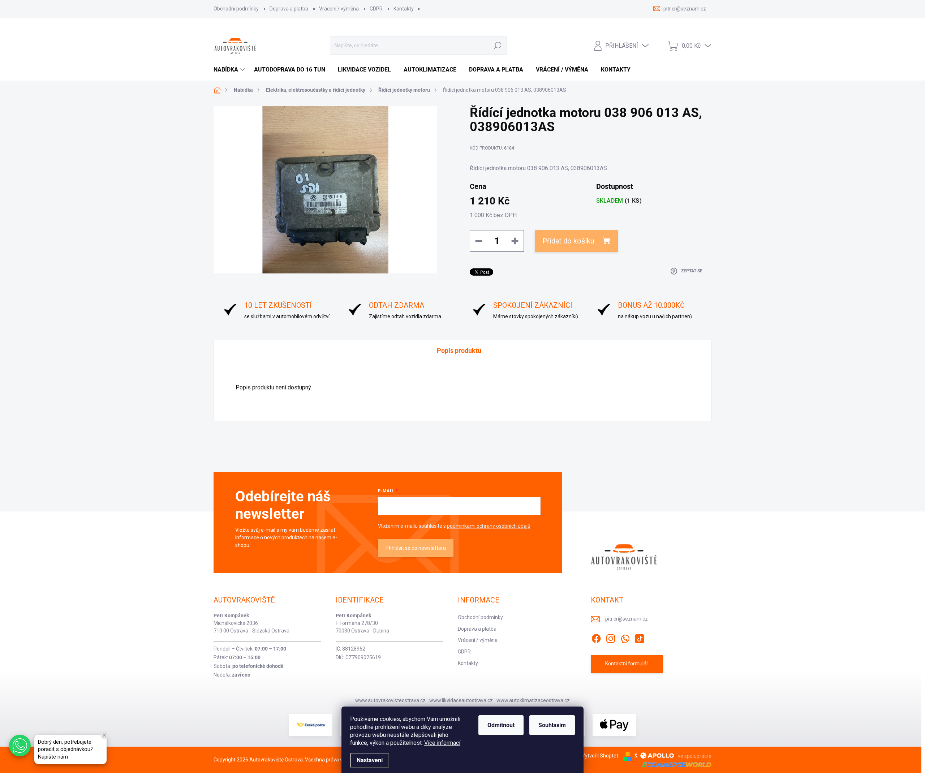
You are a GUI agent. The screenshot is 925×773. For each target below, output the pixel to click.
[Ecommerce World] (674, 764)
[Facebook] (596, 637)
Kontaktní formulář (626, 663)
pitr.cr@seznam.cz (626, 619)
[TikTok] (639, 637)
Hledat (497, 45)
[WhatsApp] (625, 637)
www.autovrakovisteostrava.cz (390, 700)
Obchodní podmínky (236, 9)
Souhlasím (552, 725)
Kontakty (403, 9)
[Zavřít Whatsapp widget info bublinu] (104, 735)
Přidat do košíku (568, 241)
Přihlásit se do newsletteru (416, 548)
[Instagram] (610, 637)
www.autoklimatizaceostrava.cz (533, 700)
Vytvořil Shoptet (600, 756)
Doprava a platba (289, 9)
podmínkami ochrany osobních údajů (488, 526)
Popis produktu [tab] (459, 350)
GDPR (376, 9)
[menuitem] (230, 70)
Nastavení (370, 760)
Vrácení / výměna (339, 9)
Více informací (442, 742)
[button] (20, 745)
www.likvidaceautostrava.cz (461, 700)
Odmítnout (501, 725)
